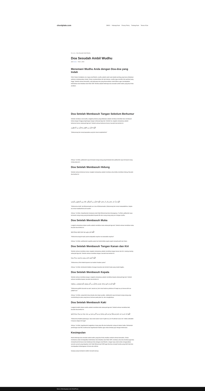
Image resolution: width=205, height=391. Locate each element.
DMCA (108, 25)
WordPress (75, 389)
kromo (75, 61)
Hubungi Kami (116, 25)
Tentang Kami (135, 25)
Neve (58, 389)
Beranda (73, 53)
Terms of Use (144, 25)
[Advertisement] (48, 11)
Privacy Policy (126, 25)
